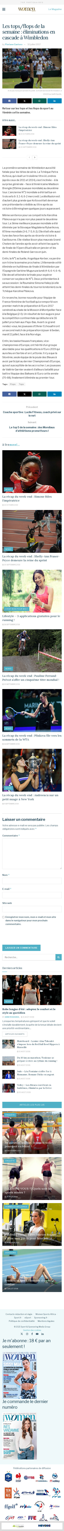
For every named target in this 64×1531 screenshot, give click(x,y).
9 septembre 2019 (11, 804)
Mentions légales (46, 1321)
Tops (21, 384)
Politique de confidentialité (22, 1321)
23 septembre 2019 (12, 684)
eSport (28, 1317)
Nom (6, 874)
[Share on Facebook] (9, 100)
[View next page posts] (34, 157)
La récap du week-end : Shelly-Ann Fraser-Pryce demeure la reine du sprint (40, 142)
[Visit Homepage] (26, 9)
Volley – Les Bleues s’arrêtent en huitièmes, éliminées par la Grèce (34, 1087)
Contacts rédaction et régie (19, 1314)
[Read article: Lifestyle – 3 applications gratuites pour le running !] (32, 591)
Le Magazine (55, 9)
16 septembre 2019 (12, 744)
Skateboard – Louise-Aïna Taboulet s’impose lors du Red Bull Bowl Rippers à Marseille (38, 1044)
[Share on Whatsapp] (39, 100)
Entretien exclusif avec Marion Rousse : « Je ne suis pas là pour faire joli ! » (31, 1236)
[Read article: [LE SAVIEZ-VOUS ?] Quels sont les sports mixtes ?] (32, 1178)
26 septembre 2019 (12, 624)
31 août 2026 (28, 1017)
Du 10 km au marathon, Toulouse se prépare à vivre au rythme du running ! (37, 1059)
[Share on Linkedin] (54, 100)
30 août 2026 (24, 1092)
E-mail (6, 888)
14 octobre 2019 (27, 134)
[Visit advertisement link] (32, 1526)
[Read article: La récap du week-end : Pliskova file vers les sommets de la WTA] (32, 710)
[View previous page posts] (29, 157)
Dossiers (10, 1253)
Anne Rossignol (12, 1017)
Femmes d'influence (16, 1207)
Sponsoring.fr (40, 1317)
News (8, 489)
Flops (13, 384)
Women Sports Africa (45, 1314)
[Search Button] (58, 957)
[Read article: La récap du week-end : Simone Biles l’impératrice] (9, 131)
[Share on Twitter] (24, 100)
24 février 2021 (12, 1243)
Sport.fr (17, 1317)
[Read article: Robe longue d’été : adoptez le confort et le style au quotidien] (32, 990)
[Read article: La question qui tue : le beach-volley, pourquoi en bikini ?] (32, 1132)
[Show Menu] (3, 9)
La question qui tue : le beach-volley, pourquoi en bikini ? (29, 1144)
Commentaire (11, 835)
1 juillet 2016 (12, 1289)
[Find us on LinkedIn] (42, 1334)
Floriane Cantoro (13, 44)
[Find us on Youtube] (37, 1334)
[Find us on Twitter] (22, 1334)
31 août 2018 (12, 1197)
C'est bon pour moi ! (16, 609)
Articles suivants (16, 1034)
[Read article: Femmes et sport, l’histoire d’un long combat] (32, 1270)
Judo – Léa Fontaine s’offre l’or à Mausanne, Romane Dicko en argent (35, 1073)
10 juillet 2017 (34, 44)
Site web (7, 903)
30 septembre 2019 (28, 147)
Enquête (10, 1115)
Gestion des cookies (32, 1330)
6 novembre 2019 (13, 1151)
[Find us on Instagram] (27, 1334)
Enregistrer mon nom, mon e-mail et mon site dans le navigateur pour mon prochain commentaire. (30, 920)
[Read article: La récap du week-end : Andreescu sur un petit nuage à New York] (32, 770)
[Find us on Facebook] (32, 1334)
